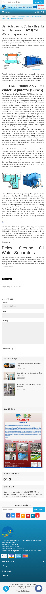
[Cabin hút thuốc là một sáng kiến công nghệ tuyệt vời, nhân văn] (9, 376)
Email (4, 311)
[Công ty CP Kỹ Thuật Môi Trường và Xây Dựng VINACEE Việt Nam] (23, 7)
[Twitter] (10, 479)
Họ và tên (5, 302)
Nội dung (5, 321)
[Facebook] (5, 479)
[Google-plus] (7, 479)
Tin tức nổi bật (10, 359)
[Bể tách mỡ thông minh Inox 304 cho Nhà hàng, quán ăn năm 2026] (9, 390)
